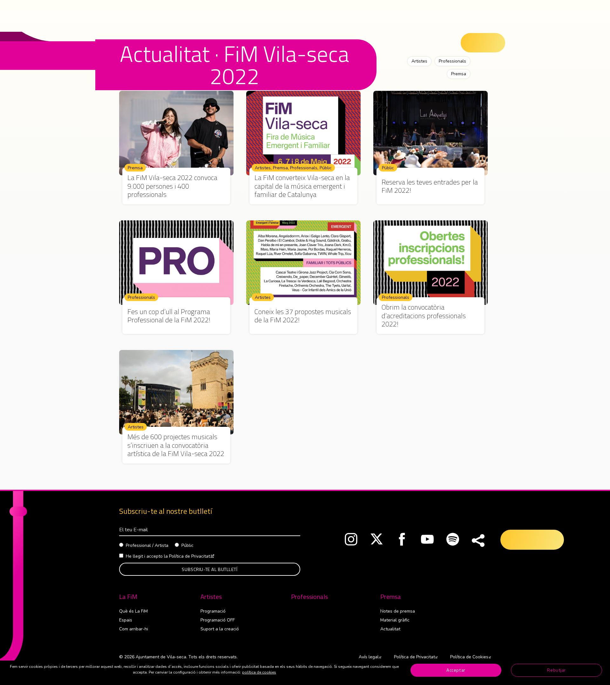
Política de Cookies (470, 657)
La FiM (128, 597)
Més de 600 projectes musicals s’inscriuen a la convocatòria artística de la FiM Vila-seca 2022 (175, 445)
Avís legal (370, 657)
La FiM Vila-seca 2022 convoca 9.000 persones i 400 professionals (172, 185)
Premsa (458, 74)
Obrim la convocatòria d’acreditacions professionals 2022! (424, 315)
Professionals (452, 61)
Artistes (419, 61)
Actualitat (390, 629)
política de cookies (259, 672)
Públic (326, 168)
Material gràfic (395, 620)
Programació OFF (217, 620)
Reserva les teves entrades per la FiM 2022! (430, 186)
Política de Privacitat (415, 657)
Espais (125, 620)
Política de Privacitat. (191, 556)
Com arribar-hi (133, 629)
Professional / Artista (147, 545)
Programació (213, 611)
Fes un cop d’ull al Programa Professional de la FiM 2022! (168, 315)
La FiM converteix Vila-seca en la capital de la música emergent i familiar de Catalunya (302, 185)
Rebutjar (556, 670)
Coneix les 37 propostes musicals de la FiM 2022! (302, 315)
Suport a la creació (219, 629)
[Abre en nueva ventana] (351, 541)
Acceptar (455, 670)
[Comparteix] (478, 540)
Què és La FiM (133, 611)
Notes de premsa (397, 611)
